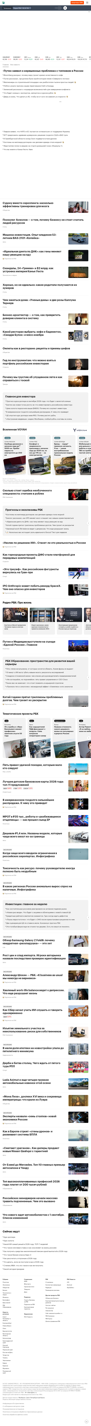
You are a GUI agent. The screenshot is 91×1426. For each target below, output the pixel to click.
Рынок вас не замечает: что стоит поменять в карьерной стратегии (34, 683)
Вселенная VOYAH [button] (15, 429)
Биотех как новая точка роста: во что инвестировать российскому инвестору (39, 404)
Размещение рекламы (52, 1290)
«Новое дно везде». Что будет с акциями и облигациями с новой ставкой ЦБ (38, 912)
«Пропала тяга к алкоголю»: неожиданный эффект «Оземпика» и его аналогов (39, 686)
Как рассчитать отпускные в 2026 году (20, 1258)
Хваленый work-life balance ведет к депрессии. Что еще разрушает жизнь (37, 528)
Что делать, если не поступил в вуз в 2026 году (24, 1261)
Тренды (5, 384)
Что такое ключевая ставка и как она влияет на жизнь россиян (30, 1247)
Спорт (5, 576)
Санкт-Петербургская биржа (35, 1397)
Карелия (5, 1366)
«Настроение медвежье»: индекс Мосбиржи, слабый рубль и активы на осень (39, 419)
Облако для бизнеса (52, 1298)
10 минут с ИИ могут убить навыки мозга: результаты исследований (35, 672)
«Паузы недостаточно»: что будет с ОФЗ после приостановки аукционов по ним (40, 919)
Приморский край (7, 1372)
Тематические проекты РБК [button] (20, 713)
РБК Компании (8, 1035)
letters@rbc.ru (32, 1392)
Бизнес (5, 1290)
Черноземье (7, 1360)
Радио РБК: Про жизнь (17, 602)
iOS (68, 1282)
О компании (49, 1282)
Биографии (6, 1300)
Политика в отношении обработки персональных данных (23, 1411)
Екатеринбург (7, 1323)
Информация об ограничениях (13, 1403)
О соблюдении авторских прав (13, 1406)
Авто (4, 242)
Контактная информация (53, 1285)
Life (6, 721)
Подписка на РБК (29, 1304)
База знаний (6, 1302)
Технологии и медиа (10, 275)
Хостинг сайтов (50, 1305)
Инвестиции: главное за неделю (26, 904)
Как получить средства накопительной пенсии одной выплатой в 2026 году (35, 1251)
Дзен (25, 1292)
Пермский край (8, 1350)
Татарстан (6, 1355)
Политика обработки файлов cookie (15, 1414)
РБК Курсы (49, 1318)
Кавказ (5, 1363)
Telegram (27, 1289)
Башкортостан (7, 1331)
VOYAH (7, 438)
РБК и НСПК (7, 772)
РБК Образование (7, 1306)
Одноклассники (29, 1286)
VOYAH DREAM (83, 441)
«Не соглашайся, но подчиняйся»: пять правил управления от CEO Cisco (37, 679)
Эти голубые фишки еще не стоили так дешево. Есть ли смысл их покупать (37, 926)
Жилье (56, 724)
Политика (6, 648)
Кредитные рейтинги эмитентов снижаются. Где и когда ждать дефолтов (37, 916)
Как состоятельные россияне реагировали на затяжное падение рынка (36, 908)
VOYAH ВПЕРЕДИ (59, 441)
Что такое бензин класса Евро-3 (17, 1254)
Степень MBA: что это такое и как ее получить (23, 1265)
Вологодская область (7, 1334)
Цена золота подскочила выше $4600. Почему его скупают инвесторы (36, 408)
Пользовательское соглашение (13, 1409)
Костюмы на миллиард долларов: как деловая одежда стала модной (35, 514)
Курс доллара (9, 1236)
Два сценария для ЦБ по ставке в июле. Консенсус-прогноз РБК (33, 923)
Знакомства (49, 1310)
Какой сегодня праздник (14, 1268)
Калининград (7, 1338)
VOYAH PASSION (9, 441)
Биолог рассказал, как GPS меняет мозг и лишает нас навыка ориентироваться (40, 518)
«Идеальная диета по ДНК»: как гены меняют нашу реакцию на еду (34, 521)
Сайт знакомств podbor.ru (54, 1313)
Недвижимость (60, 721)
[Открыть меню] (87, 2)
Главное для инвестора (20, 396)
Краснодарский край (8, 1341)
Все (15, 64)
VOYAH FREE (33, 441)
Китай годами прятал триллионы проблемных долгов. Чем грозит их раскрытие (40, 525)
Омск (4, 1328)
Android (69, 1285)
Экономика (6, 1285)
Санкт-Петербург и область (7, 1318)
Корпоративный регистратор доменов (55, 1301)
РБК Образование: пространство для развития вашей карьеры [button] (40, 662)
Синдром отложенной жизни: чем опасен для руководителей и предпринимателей (41, 676)
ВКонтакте (27, 1284)
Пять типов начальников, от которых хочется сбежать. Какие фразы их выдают (39, 668)
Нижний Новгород (6, 1346)
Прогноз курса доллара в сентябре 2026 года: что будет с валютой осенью (38, 401)
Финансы (5, 1297)
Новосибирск (7, 1326)
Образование (7, 1188)
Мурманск (6, 1368)
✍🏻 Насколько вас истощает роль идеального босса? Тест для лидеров (36, 532)
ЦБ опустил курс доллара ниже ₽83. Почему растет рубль (31, 415)
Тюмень (5, 1358)
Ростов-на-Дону (8, 1352)
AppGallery (70, 1287)
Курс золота (9, 1240)
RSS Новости (28, 1317)
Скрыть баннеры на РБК (29, 1301)
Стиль (5, 226)
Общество (6, 210)
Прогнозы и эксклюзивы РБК (24, 510)
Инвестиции (7, 792)
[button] (20, 396)
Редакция (48, 1287)
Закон (31, 724)
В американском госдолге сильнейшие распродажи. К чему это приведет (37, 412)
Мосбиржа (22, 1397)
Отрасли (6, 367)
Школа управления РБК (53, 1321)
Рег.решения (50, 1308)
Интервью (82, 724)
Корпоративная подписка (29, 1308)
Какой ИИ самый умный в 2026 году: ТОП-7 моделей (26, 1244)
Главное (6, 64)
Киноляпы (7, 724)
